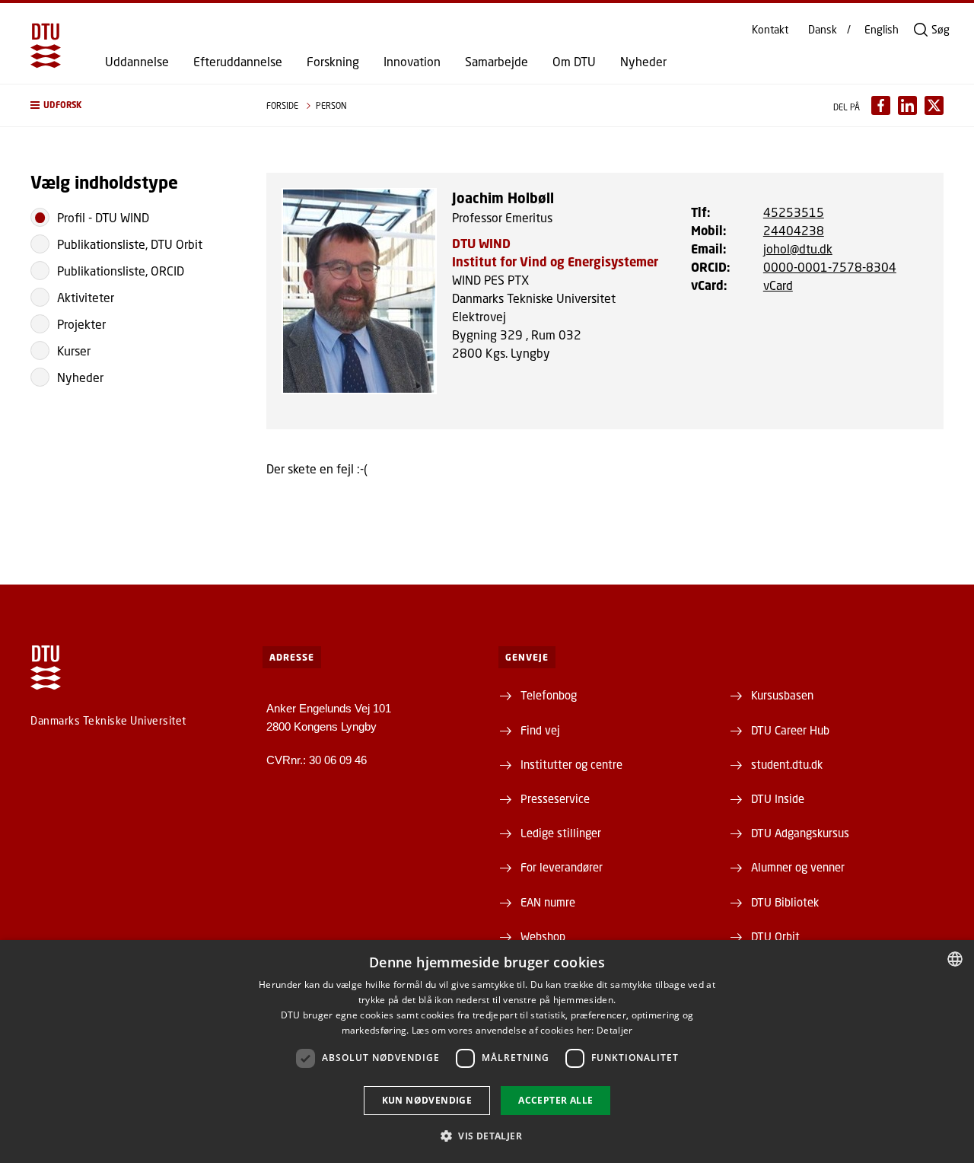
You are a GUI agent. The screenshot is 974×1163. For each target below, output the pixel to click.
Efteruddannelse (237, 62)
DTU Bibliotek (785, 902)
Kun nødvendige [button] (427, 1100)
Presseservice (555, 798)
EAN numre (547, 902)
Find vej (540, 730)
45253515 (793, 212)
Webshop (542, 936)
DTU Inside (777, 798)
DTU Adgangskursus (800, 833)
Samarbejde (496, 62)
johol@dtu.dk (797, 248)
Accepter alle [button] (555, 1100)
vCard (778, 285)
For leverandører (561, 867)
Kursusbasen (782, 695)
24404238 (793, 230)
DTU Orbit (775, 936)
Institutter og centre (571, 764)
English (881, 29)
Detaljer (614, 1030)
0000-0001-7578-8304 (829, 267)
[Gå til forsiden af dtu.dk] (45, 46)
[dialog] (487, 1051)
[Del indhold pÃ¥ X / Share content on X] (934, 105)
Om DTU (574, 62)
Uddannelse (137, 62)
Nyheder (643, 62)
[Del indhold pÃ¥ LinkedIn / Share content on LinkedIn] (907, 105)
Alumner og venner (798, 867)
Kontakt (770, 29)
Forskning (333, 62)
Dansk (822, 29)
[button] (133, 105)
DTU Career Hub (790, 730)
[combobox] (955, 959)
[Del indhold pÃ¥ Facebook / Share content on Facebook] (880, 105)
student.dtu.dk (787, 764)
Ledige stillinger (560, 833)
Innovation (412, 62)
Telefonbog (548, 695)
